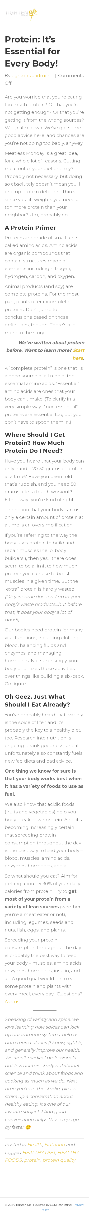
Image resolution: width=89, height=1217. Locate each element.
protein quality (58, 1160)
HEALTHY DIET (38, 1152)
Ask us (12, 1001)
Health (34, 1144)
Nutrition (54, 1144)
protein (32, 1160)
